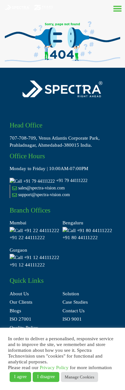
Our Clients (21, 302)
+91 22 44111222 (27, 237)
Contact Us (74, 310)
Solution (71, 293)
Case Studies (75, 302)
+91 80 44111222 (80, 237)
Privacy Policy (54, 367)
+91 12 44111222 (27, 264)
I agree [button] (20, 376)
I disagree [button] (46, 376)
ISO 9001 (72, 319)
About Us (19, 293)
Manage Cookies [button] (79, 377)
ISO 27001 (20, 319)
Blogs (15, 310)
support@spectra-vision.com (43, 194)
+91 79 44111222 (72, 180)
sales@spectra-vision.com (41, 188)
